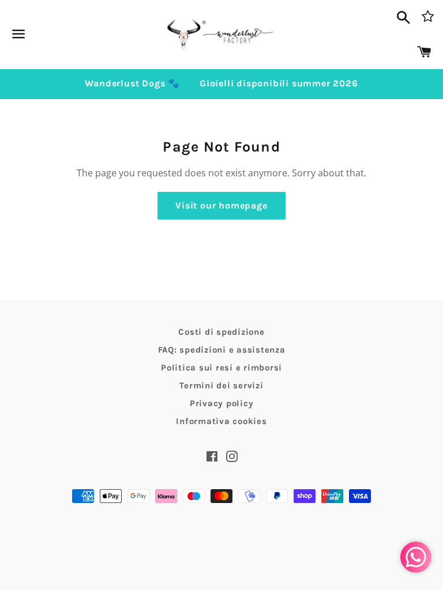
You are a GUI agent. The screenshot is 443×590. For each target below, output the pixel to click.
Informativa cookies (221, 421)
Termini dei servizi (221, 385)
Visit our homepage (221, 205)
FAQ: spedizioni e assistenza (222, 350)
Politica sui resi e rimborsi (221, 367)
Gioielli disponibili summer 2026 (279, 83)
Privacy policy (222, 403)
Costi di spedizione (221, 332)
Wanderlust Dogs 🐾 (132, 83)
